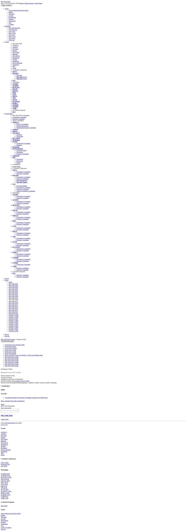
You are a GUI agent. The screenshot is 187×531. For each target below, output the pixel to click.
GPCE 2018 (4, 462)
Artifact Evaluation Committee (25, 191)
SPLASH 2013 (13, 308)
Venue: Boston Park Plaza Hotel (18, 10)
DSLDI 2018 (5, 479)
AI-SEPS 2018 (5, 475)
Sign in (7, 334)
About (7, 9)
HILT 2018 (4, 482)
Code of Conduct (6, 527)
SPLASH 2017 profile (12, 362)
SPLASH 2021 (13, 294)
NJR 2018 (4, 488)
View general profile (6, 408)
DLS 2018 (4, 506)
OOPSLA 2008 (13, 317)
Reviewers (19, 161)
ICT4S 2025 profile (11, 348)
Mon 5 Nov (12, 33)
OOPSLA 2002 (13, 327)
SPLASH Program (14, 28)
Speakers (19, 135)
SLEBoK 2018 (5, 495)
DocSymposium (17, 63)
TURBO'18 (4, 496)
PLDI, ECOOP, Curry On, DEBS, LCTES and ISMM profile (24, 355)
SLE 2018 (4, 466)
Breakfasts (15, 61)
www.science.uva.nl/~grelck (20, 381)
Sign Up (3, 529)
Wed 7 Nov (12, 37)
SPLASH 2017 (13, 301)
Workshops (15, 58)
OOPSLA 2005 (13, 322)
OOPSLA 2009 (13, 315)
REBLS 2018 (5, 493)
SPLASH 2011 (13, 312)
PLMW (14, 59)
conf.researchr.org (9, 423)
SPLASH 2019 (13, 298)
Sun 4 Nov (12, 31)
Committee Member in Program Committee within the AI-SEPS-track (26, 397)
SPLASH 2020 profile (12, 366)
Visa (10, 23)
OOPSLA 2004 (13, 324)
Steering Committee (18, 119)
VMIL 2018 (4, 498)
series (13, 339)
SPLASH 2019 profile (12, 364)
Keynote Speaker (21, 186)
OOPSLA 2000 (13, 331)
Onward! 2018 (5, 464)
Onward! (19, 75)
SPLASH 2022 (13, 292)
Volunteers (15, 65)
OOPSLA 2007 (13, 319)
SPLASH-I (15, 52)
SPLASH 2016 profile (12, 360)
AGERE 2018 (5, 474)
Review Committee (22, 124)
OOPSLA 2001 (13, 329)
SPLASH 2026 (13, 285)
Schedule (7, 26)
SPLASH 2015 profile (12, 359)
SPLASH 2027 (13, 284)
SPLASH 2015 (13, 305)
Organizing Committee (19, 117)
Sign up (7, 336)
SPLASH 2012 (13, 310)
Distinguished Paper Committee (26, 128)
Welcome (11, 14)
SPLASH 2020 (13, 296)
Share (2, 404)
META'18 (4, 486)
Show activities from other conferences (13, 401)
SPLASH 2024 (13, 289)
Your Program (13, 30)
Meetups (15, 54)
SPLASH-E (16, 56)
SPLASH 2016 (13, 303)
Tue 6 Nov (12, 35)
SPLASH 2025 (13, 287)
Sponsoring (12, 21)
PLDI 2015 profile (10, 350)
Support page (4, 424)
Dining (11, 12)
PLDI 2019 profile (10, 353)
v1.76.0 (18, 423)
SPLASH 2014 (13, 306)
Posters (14, 51)
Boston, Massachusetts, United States (30, 3)
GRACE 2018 (5, 481)
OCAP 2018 (4, 489)
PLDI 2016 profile (10, 352)
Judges (18, 163)
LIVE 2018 (4, 484)
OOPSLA (15, 45)
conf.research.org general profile (15, 345)
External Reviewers (22, 126)
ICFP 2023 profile (10, 346)
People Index (16, 166)
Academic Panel (21, 150)
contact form (4, 419)
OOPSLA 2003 (13, 326)
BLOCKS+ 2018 (6, 477)
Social (14, 68)
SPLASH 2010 (13, 313)
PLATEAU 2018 (6, 491)
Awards (11, 16)
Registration (12, 17)
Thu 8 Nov (12, 38)
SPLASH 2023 (13, 291)
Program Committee (22, 154)
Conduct (11, 24)
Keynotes (15, 49)
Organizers (19, 136)
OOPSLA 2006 (13, 320)
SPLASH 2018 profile (8, 341)
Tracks (7, 42)
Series (10, 282)
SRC (13, 66)
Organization (9, 114)
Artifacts (15, 47)
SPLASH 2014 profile (12, 357)
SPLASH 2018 (5, 339)
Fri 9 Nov (12, 40)
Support (11, 19)
